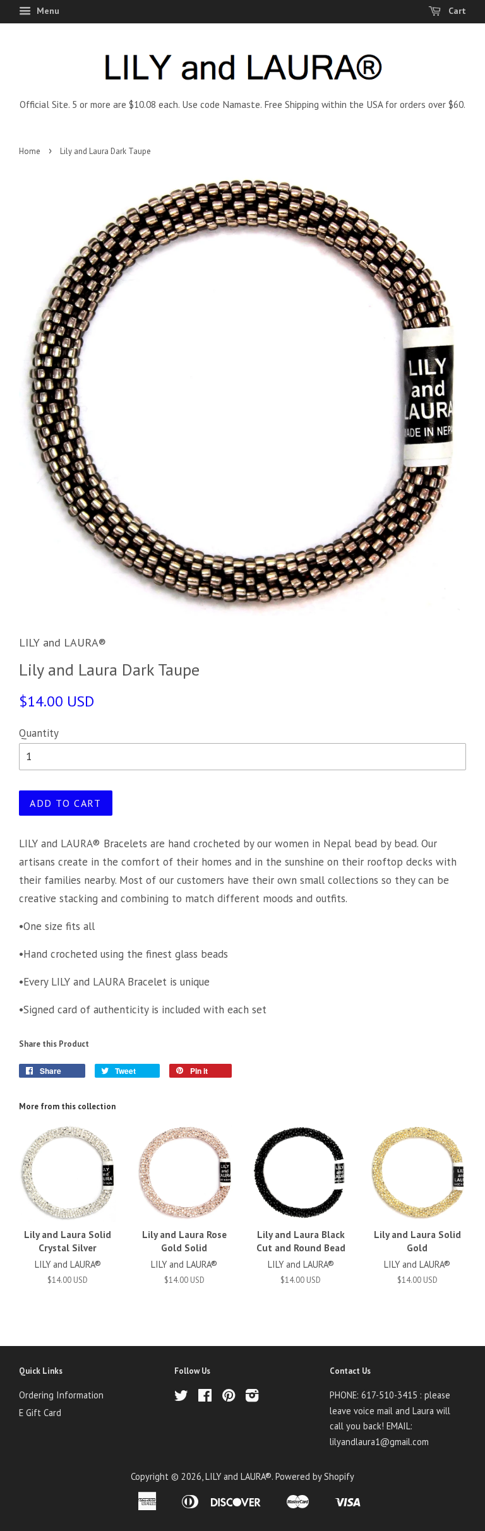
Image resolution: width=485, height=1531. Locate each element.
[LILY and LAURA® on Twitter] (181, 1397)
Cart (456, 10)
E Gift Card (40, 1413)
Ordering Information (61, 1395)
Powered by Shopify (314, 1476)
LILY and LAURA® (238, 1476)
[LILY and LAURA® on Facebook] (205, 1397)
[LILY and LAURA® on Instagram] (252, 1397)
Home (29, 151)
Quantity (39, 733)
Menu (46, 10)
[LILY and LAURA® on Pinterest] (229, 1397)
